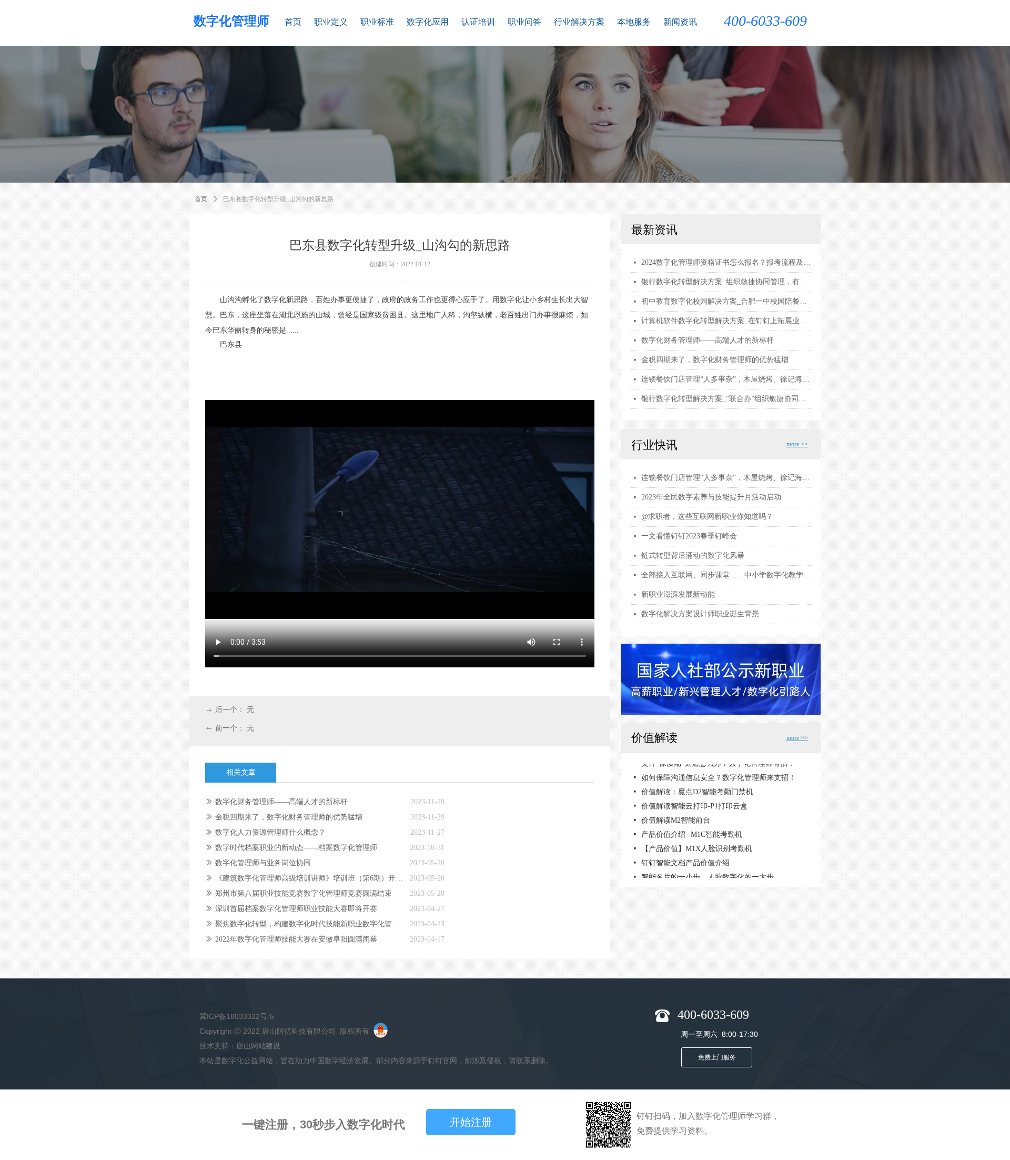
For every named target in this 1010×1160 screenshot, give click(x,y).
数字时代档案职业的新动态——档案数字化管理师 (296, 848)
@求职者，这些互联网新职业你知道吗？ (707, 517)
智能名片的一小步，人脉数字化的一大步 (707, 872)
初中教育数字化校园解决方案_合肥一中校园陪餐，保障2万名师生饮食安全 (726, 301)
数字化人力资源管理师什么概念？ (270, 832)
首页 (201, 199)
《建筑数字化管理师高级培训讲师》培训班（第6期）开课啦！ (310, 878)
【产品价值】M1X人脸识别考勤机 (696, 843)
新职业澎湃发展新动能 (678, 594)
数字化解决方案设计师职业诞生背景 (700, 614)
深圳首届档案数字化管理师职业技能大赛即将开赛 (296, 909)
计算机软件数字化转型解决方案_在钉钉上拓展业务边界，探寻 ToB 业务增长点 (726, 321)
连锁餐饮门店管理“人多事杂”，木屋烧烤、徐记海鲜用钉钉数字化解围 (726, 478)
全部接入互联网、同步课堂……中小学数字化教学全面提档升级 (726, 575)
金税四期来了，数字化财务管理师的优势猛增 (288, 817)
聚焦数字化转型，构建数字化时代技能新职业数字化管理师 (310, 924)
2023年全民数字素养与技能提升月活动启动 (711, 497)
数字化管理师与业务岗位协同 (263, 863)
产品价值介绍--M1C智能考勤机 (691, 829)
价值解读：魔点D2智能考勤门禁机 (697, 787)
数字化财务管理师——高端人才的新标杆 (281, 802)
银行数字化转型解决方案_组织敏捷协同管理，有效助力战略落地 (726, 282)
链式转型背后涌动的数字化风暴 (692, 555)
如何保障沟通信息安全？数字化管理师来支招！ (718, 772)
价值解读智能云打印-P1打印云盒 (694, 801)
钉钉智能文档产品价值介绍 (685, 858)
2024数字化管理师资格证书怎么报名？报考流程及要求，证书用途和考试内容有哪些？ (726, 262)
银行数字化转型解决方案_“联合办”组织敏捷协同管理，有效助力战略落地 (726, 399)
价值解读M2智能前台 (675, 815)
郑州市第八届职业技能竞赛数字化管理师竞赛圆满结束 (303, 893)
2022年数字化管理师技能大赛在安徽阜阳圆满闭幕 (296, 939)
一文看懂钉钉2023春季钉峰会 (689, 536)
